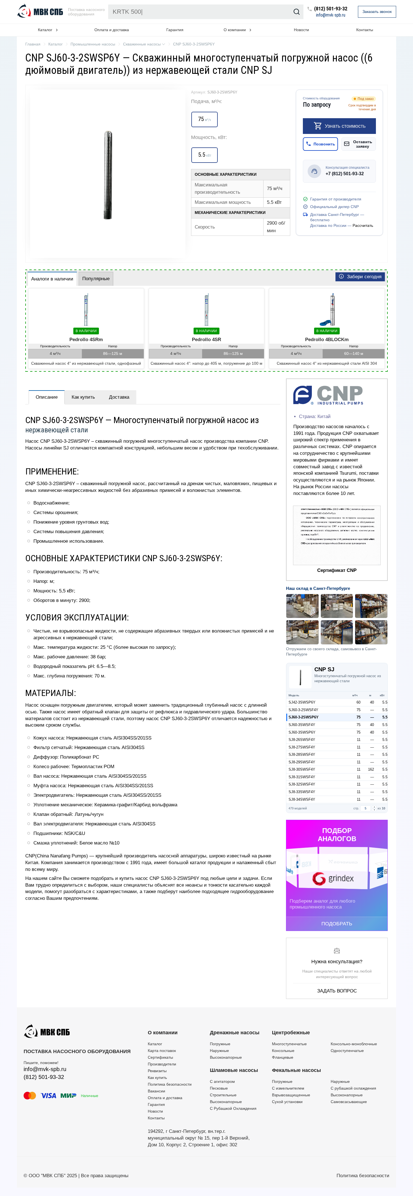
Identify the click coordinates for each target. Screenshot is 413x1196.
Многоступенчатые (289, 1044)
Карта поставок (162, 1050)
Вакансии (156, 1091)
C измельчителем (288, 1088)
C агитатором (222, 1081)
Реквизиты (157, 1071)
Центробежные (291, 1032)
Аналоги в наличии (52, 279)
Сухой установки (287, 1101)
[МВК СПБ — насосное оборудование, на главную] (41, 12)
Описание (47, 397)
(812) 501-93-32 (330, 9)
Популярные (96, 278)
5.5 (384, 702)
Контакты (364, 30)
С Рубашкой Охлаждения (233, 1108)
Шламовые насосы (234, 1070)
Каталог (155, 1044)
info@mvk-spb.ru (330, 15)
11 (358, 740)
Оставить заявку (362, 143)
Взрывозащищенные (291, 1095)
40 (372, 702)
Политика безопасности (170, 1084)
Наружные (219, 1050)
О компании (163, 1032)
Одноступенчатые (347, 1050)
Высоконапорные (226, 1057)
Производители (162, 1064)
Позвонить (324, 143)
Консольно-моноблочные (354, 1044)
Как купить (83, 397)
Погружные (220, 1044)
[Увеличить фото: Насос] (107, 174)
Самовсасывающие (349, 1101)
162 (371, 769)
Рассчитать (363, 225)
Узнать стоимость (345, 126)
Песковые (219, 1088)
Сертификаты (160, 1057)
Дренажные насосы (234, 1032)
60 (358, 702)
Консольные (283, 1050)
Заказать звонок (377, 11)
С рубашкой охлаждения (353, 1088)
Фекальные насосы (296, 1070)
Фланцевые (282, 1057)
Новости (301, 30)
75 (358, 710)
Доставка (119, 397)
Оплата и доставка (111, 30)
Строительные (223, 1095)
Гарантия (174, 30)
